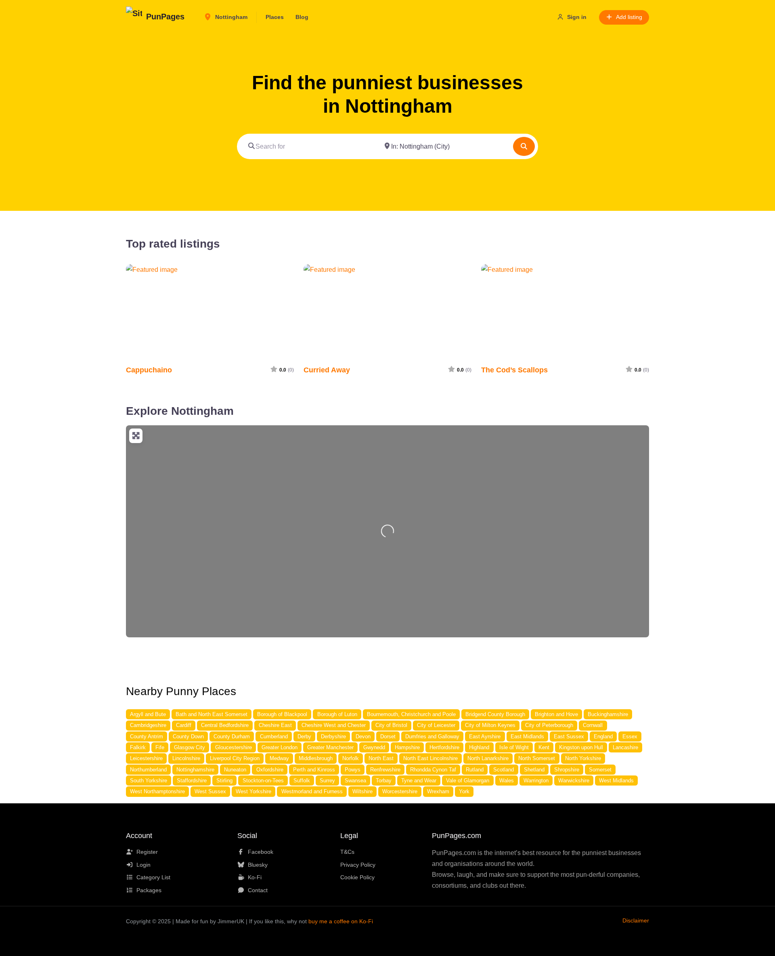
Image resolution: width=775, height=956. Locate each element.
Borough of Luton (337, 714)
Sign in (576, 17)
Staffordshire (192, 780)
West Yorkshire (253, 791)
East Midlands (527, 736)
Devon (363, 736)
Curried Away (327, 370)
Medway (279, 758)
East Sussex (569, 736)
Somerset (600, 770)
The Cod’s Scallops (514, 370)
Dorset (388, 736)
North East (381, 758)
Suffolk (301, 780)
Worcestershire (399, 791)
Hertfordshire (444, 747)
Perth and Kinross (314, 770)
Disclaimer (635, 920)
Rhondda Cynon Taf (433, 770)
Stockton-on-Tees (263, 780)
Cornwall (593, 725)
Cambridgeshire (148, 725)
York (464, 791)
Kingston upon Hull (581, 747)
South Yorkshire (148, 780)
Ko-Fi (255, 877)
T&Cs (347, 852)
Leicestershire (146, 758)
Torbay (384, 780)
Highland (479, 747)
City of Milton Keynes (490, 725)
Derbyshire (333, 736)
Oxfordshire (269, 770)
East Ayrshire (485, 736)
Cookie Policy (357, 877)
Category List (153, 877)
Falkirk (138, 747)
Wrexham (438, 791)
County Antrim (146, 736)
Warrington (536, 780)
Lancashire (625, 747)
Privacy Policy (357, 864)
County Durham (232, 736)
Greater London (279, 747)
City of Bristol (391, 725)
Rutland (475, 770)
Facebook (260, 852)
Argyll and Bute (148, 714)
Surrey (327, 780)
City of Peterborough (549, 725)
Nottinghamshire (195, 770)
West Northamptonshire (157, 791)
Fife (159, 747)
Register (147, 852)
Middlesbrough (316, 758)
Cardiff (183, 725)
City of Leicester (436, 725)
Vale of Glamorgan (467, 780)
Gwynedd (374, 747)
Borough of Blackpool (282, 714)
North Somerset (536, 758)
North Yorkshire (583, 758)
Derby (304, 736)
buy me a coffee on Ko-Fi (340, 921)
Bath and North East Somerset (211, 714)
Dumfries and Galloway (432, 736)
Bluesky (258, 864)
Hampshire (407, 747)
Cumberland (274, 736)
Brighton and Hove (556, 714)
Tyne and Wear (418, 780)
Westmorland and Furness (312, 791)
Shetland (534, 770)
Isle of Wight (514, 747)
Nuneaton (235, 770)
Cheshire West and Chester (334, 725)
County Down (188, 736)
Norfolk (350, 758)
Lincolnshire (186, 758)
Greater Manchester (330, 747)
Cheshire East (275, 725)
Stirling (224, 780)
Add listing (629, 17)
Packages (148, 890)
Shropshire (566, 770)
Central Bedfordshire (225, 725)
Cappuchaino (149, 370)
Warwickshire (573, 780)
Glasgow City (189, 747)
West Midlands (616, 780)
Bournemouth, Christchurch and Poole (411, 714)
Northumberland (148, 770)
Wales (506, 780)
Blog (301, 17)
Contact (258, 890)
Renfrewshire (385, 770)
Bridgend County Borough (495, 714)
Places (275, 17)
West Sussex (210, 791)
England (603, 736)
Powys (352, 770)
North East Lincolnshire (430, 758)
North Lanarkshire (488, 758)
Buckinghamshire (608, 714)
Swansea (355, 780)
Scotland (503, 770)
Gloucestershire (233, 747)
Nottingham (230, 17)
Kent (543, 747)
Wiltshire (362, 791)
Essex (629, 736)
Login (143, 864)
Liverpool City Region (235, 758)
